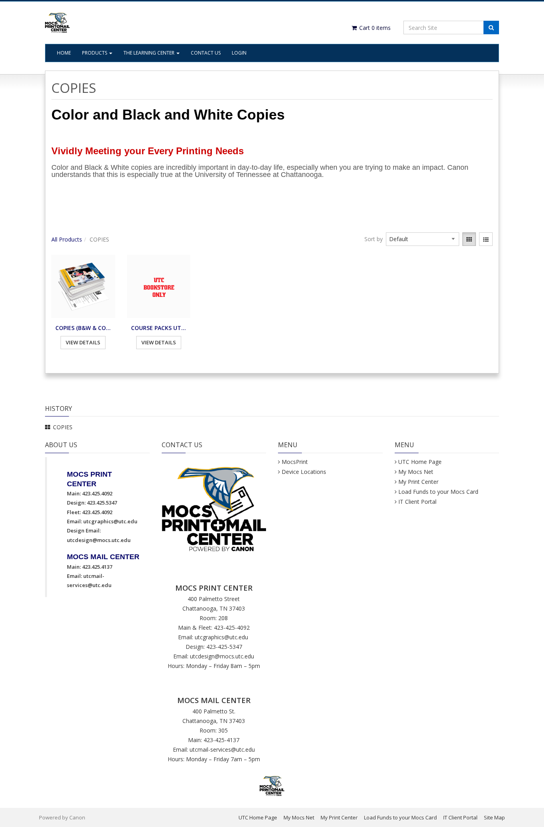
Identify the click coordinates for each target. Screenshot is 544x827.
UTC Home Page (420, 462)
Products (95, 52)
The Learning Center (149, 52)
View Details (83, 342)
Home (64, 52)
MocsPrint (295, 462)
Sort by (373, 239)
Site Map (494, 817)
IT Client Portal (417, 501)
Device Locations (304, 471)
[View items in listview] (486, 239)
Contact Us (206, 52)
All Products (66, 239)
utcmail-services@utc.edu (222, 749)
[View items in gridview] (469, 239)
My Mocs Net (415, 471)
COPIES (62, 427)
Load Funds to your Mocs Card (438, 491)
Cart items (374, 27)
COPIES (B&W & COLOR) (83, 328)
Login (239, 52)
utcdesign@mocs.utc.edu (99, 540)
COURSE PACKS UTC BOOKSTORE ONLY (159, 328)
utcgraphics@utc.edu (110, 521)
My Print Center (418, 481)
